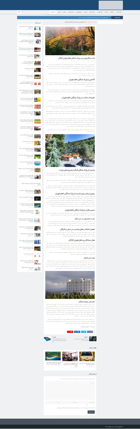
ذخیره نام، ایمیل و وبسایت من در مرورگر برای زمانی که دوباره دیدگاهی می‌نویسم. (76, 408)
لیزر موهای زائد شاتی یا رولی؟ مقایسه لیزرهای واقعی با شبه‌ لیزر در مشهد (93, 17)
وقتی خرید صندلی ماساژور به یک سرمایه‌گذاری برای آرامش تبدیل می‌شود (26, 113)
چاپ (76, 60)
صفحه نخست (119, 12)
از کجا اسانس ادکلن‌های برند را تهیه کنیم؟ (26, 197)
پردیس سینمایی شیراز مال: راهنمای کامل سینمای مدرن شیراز (26, 247)
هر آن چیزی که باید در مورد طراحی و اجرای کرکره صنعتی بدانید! (26, 241)
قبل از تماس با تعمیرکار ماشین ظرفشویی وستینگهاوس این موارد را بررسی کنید (26, 41)
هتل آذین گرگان (91, 260)
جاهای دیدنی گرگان (85, 327)
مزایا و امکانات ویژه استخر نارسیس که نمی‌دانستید (26, 162)
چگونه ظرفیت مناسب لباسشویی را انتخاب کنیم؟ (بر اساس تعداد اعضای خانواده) (26, 176)
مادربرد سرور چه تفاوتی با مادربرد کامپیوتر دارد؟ (26, 135)
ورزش (59, 12)
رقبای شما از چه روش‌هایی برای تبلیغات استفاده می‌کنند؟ (31, 184)
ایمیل (72, 60)
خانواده (111, 12)
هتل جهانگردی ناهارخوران (82, 252)
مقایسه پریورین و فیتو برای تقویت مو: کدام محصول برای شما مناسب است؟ (26, 211)
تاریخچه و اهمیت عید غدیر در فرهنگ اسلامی (26, 169)
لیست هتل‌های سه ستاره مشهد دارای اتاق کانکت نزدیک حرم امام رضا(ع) (71, 364)
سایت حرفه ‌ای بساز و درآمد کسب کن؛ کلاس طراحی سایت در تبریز (26, 99)
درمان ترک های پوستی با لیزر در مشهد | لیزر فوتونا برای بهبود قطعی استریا (26, 83)
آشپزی (85, 12)
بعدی (54, 337)
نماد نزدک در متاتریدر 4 (28, 254)
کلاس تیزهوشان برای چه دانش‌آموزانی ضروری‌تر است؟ (27, 62)
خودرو (64, 12)
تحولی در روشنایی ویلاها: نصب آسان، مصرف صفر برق (26, 155)
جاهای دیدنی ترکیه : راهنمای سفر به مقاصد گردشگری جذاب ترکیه (53, 363)
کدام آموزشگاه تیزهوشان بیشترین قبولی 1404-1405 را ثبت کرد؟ (26, 120)
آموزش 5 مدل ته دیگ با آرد (27, 141)
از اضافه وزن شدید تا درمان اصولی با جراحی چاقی (26, 27)
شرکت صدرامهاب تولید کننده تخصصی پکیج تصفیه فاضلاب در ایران (59, 340)
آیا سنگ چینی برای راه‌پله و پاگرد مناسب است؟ (26, 234)
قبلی (85, 337)
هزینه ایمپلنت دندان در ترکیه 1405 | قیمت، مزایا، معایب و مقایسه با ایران (25, 49)
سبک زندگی (92, 12)
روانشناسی (99, 12)
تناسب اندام (71, 12)
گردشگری (53, 12)
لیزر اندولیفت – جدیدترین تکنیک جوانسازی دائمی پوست (26, 261)
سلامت (106, 12)
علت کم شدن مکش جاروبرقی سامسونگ (27, 268)
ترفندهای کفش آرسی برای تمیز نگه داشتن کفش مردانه (26, 227)
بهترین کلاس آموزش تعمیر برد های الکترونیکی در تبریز (26, 149)
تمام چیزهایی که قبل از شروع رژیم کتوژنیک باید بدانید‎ (26, 191)
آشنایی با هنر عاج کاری (29, 68)
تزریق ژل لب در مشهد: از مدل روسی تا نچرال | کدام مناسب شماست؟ (26, 105)
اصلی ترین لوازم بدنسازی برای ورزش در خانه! (81, 340)
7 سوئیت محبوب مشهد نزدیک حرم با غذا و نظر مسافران (87, 364)
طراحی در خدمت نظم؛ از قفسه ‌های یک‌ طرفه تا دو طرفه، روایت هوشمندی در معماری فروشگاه (26, 91)
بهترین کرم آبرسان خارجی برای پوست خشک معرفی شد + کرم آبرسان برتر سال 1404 (25, 220)
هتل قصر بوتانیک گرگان (53, 308)
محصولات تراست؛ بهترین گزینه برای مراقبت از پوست (26, 55)
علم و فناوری (79, 12)
